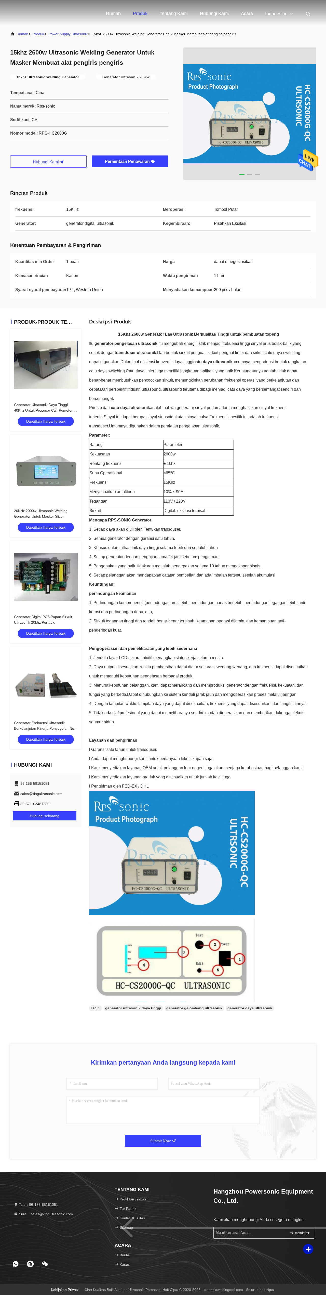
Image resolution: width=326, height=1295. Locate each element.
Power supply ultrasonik (68, 34)
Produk (140, 13)
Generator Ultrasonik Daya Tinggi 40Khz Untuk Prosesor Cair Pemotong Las (44, 410)
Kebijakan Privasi (64, 1290)
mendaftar (301, 1233)
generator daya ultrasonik (249, 1008)
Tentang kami (174, 13)
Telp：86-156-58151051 (38, 1204)
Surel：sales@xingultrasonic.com (45, 1214)
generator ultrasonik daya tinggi (133, 1008)
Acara (247, 13)
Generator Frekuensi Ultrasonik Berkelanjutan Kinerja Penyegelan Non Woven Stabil (45, 728)
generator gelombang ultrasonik (194, 1008)
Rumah (113, 13)
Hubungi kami (214, 13)
